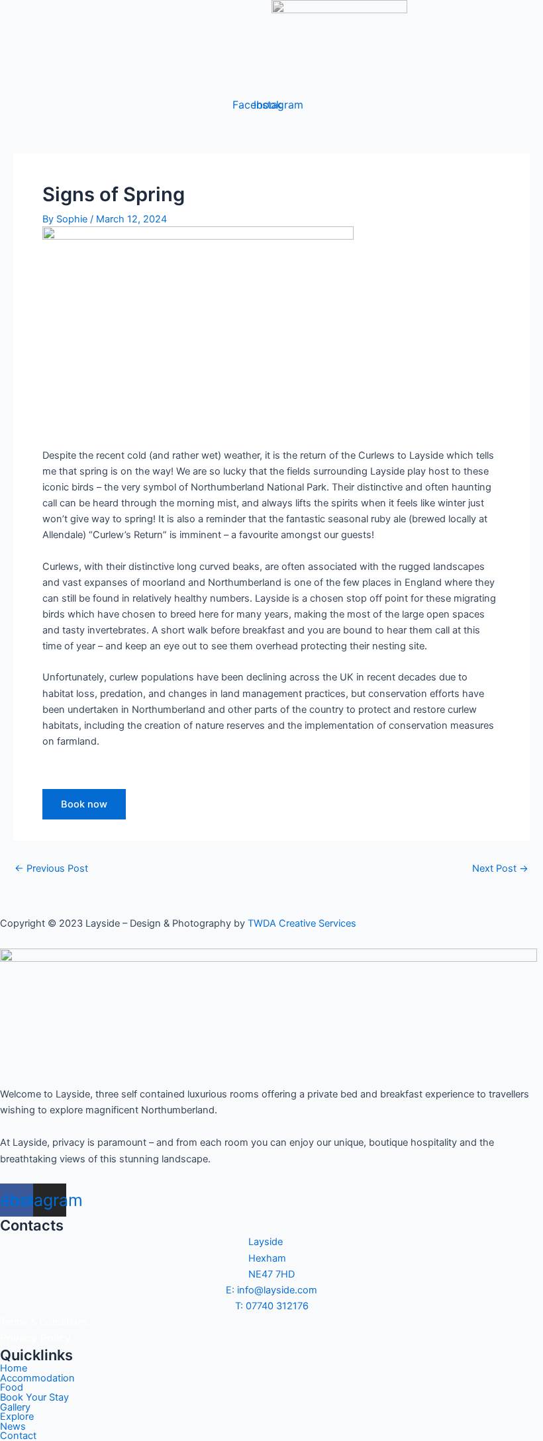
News (13, 1427)
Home (13, 1368)
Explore (17, 1417)
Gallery (15, 1408)
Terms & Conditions (44, 1322)
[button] (382, 80)
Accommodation (37, 1378)
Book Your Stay (34, 1398)
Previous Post (51, 869)
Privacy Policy (35, 1337)
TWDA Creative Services (302, 923)
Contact (18, 1436)
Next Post (500, 869)
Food (11, 1388)
